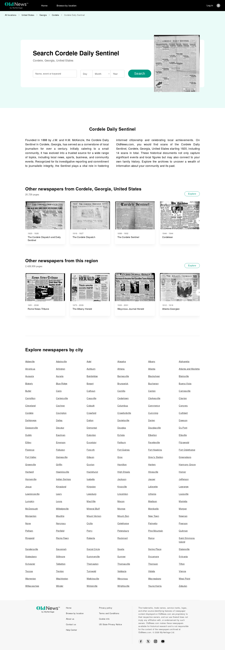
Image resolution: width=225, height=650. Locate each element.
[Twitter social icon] (148, 641)
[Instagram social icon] (155, 641)
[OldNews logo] (16, 4)
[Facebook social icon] (140, 641)
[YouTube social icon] (162, 641)
